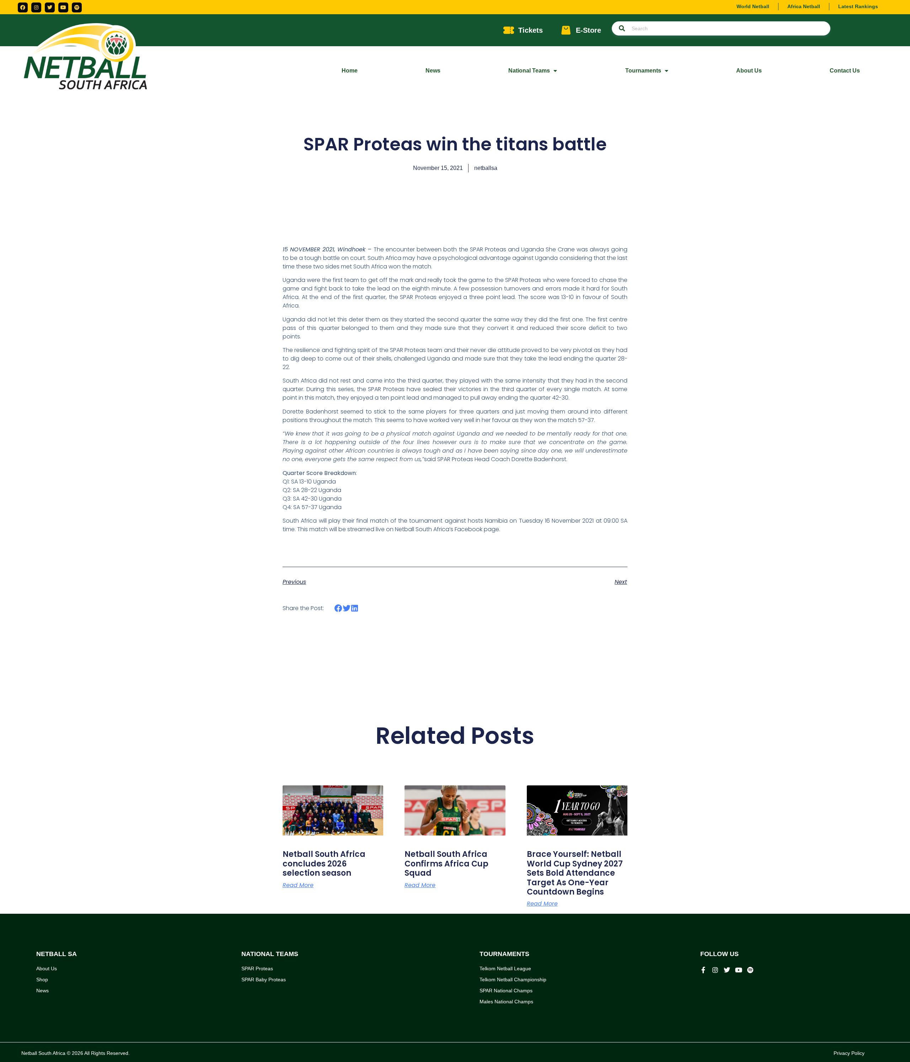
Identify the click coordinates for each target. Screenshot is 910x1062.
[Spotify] (77, 7)
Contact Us (845, 71)
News (432, 71)
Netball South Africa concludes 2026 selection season (324, 864)
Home (350, 71)
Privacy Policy (849, 1053)
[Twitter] (50, 7)
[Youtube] (63, 7)
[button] (338, 608)
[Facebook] (23, 7)
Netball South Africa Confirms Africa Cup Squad (446, 864)
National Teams (529, 71)
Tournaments (643, 71)
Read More (298, 885)
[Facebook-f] (703, 970)
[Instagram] (36, 7)
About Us (749, 71)
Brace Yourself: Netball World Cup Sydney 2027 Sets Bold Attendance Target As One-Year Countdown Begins (575, 873)
